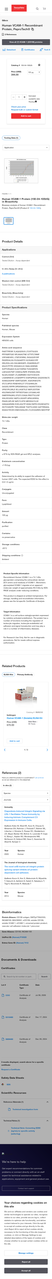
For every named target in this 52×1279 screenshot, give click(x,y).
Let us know (39, 777)
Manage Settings (26, 1253)
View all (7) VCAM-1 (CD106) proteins (26, 42)
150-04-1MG (34, 208)
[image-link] (21, 171)
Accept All (26, 1270)
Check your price (18, 107)
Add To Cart (26, 116)
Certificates (29, 50)
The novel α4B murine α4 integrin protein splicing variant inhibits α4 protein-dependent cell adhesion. (24, 869)
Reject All (26, 1262)
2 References (10, 34)
